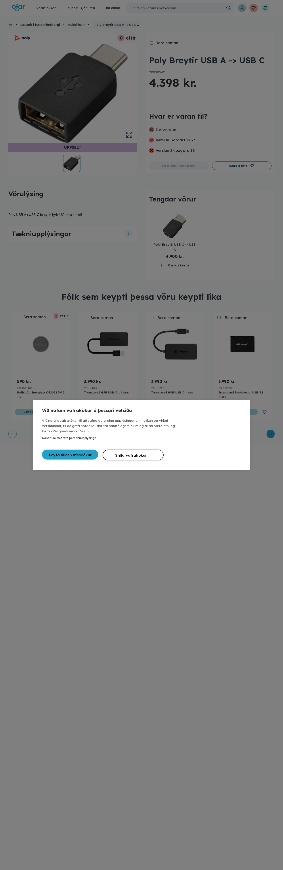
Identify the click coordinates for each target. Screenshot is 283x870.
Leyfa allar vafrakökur (70, 455)
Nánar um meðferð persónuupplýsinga (69, 438)
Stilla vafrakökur (131, 455)
